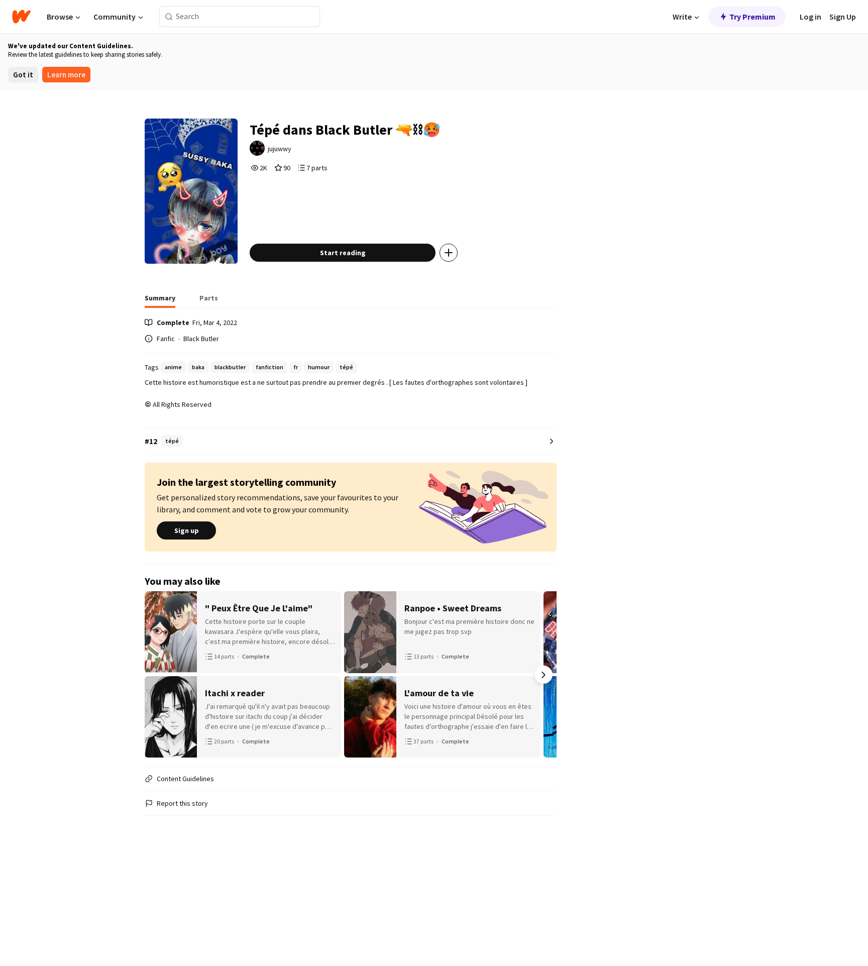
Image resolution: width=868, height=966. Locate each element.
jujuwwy (279, 148)
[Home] (21, 17)
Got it (23, 74)
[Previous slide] (158, 675)
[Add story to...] (449, 253)
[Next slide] (543, 675)
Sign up (186, 530)
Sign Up (842, 17)
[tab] (160, 301)
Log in (810, 17)
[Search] (169, 17)
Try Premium (752, 17)
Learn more (66, 74)
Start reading (343, 252)
